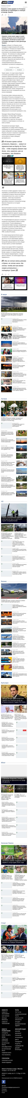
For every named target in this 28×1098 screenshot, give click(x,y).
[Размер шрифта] (2, 15)
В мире (9, 5)
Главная (3, 5)
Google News (9, 69)
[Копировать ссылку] (5, 15)
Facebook (19, 69)
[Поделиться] (8, 15)
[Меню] (26, 2)
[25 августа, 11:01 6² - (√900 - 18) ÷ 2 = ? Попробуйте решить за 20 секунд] (20, 789)
